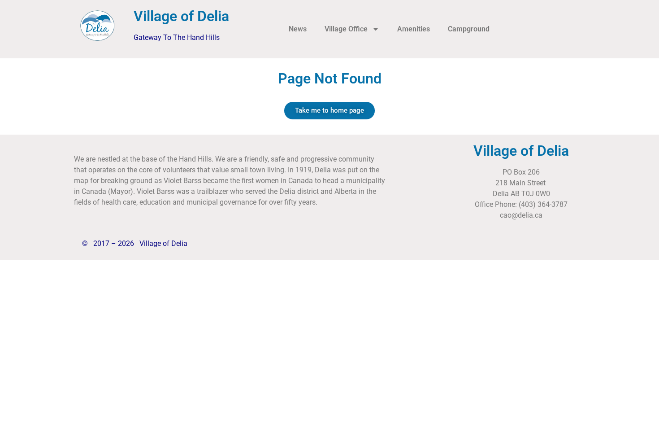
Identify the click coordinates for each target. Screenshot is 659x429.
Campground (469, 29)
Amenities (413, 29)
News (298, 29)
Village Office (346, 29)
